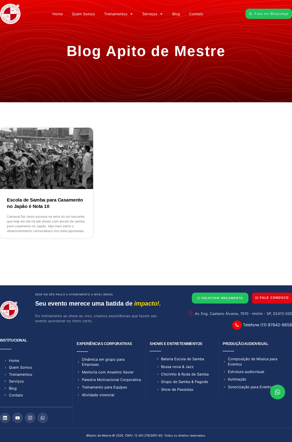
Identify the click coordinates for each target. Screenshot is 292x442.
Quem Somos (83, 14)
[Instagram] (30, 418)
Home (57, 14)
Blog (176, 14)
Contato (196, 14)
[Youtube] (18, 418)
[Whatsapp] (43, 418)
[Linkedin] (5, 418)
